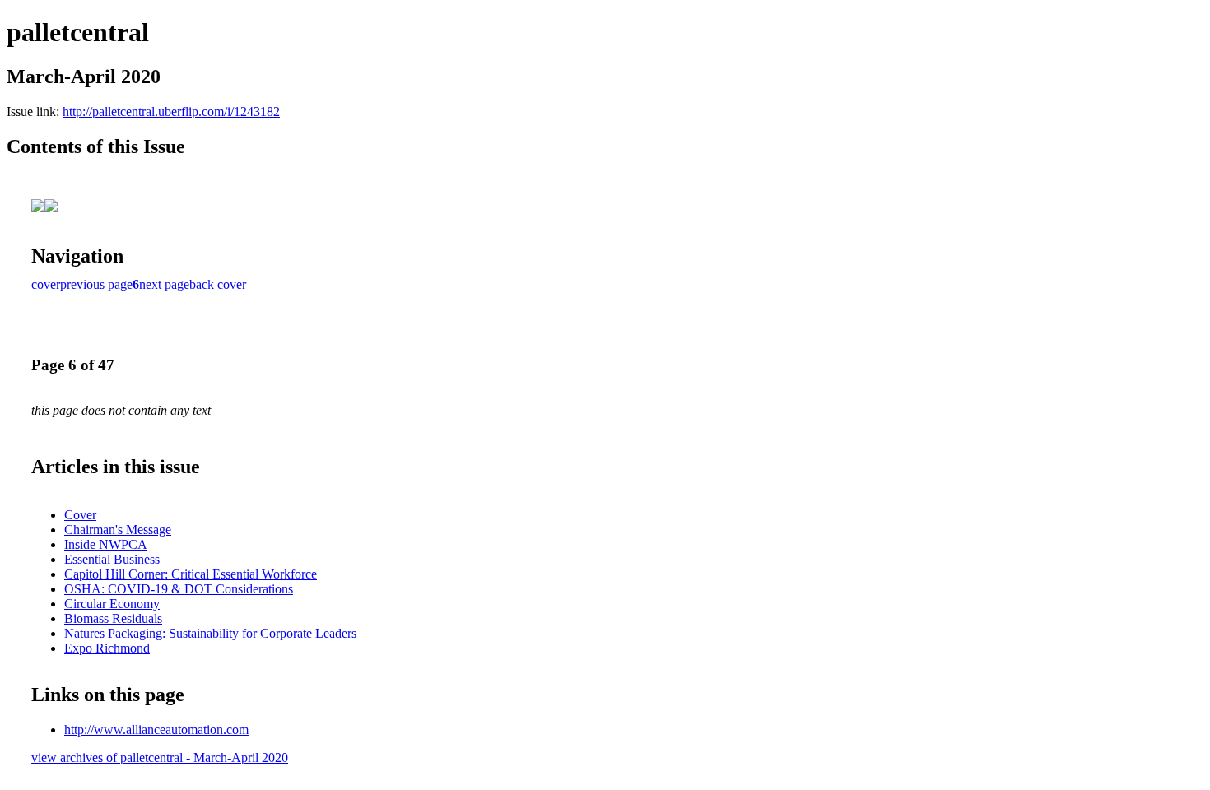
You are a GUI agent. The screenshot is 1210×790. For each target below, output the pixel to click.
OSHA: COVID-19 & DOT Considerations (178, 589)
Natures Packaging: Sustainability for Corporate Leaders (210, 633)
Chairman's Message (117, 530)
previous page (96, 284)
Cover (80, 515)
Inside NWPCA (105, 544)
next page (164, 284)
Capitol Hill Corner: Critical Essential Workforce (190, 574)
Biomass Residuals (113, 618)
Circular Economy (112, 604)
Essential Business (112, 559)
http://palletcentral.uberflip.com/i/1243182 (171, 111)
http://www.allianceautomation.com (156, 730)
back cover (217, 284)
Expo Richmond (107, 648)
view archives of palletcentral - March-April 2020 (159, 757)
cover (45, 284)
